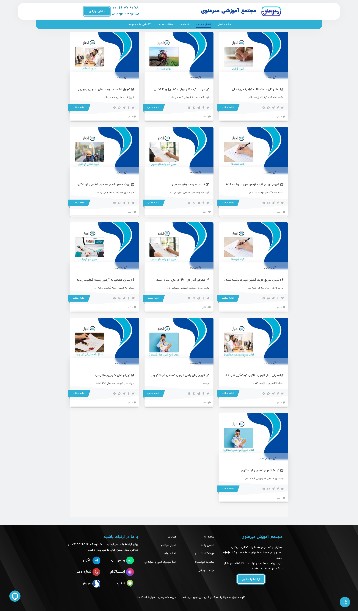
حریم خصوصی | (166, 597)
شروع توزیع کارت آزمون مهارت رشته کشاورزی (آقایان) (252, 280)
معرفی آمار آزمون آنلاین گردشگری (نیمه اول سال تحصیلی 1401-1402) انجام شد (252, 375)
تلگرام (87, 560)
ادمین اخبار (265, 459)
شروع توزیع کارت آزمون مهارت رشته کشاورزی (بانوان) (252, 185)
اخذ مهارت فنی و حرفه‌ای (160, 562)
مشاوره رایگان (97, 11)
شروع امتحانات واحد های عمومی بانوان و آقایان (102, 89)
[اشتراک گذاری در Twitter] (282, 108)
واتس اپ (118, 560)
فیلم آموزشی (206, 570)
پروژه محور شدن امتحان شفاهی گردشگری (103, 185)
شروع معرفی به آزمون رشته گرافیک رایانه (103, 280)
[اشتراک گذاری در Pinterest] (264, 108)
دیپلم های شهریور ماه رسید (112, 375)
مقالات (172, 537)
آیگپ (121, 583)
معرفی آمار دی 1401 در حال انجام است (180, 280)
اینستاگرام (118, 571)
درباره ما (209, 537)
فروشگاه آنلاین (204, 554)
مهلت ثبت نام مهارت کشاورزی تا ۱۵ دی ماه (177, 89)
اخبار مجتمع (168, 545)
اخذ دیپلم (170, 554)
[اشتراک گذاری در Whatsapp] (268, 108)
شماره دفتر (84, 571)
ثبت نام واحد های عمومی (188, 185)
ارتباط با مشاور (251, 579)
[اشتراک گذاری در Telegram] (272, 108)
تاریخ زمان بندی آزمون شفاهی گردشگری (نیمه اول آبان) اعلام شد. (177, 375)
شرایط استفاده (146, 597)
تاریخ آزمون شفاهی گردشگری (260, 471)
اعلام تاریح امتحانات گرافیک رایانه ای (256, 89)
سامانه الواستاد (204, 562)
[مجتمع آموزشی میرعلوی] (271, 11)
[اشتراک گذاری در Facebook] (277, 108)
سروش (86, 583)
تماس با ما (207, 545)
